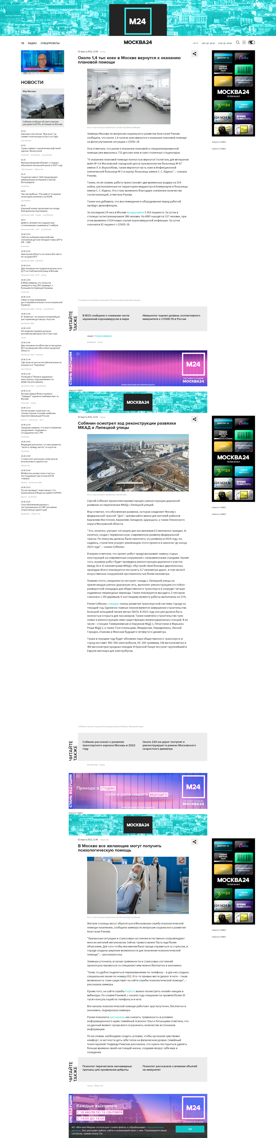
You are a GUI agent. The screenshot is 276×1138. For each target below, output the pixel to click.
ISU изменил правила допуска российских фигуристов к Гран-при (39, 332)
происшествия (27, 215)
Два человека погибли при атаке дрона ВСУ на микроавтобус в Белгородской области (41, 348)
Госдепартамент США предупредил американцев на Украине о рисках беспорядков (39, 180)
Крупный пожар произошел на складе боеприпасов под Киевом (40, 210)
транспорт (33, 420)
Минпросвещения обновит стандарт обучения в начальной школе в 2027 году (41, 164)
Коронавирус (103, 336)
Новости (32, 82)
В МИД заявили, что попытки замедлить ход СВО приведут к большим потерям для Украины (37, 285)
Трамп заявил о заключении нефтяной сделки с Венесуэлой (41, 150)
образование (27, 169)
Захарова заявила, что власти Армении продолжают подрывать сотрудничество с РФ (41, 430)
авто (41, 420)
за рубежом (47, 155)
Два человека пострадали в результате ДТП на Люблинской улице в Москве (41, 270)
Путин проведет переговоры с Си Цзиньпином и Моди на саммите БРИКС (41, 491)
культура (25, 403)
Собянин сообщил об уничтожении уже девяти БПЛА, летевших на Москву (42, 123)
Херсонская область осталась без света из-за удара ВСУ (41, 255)
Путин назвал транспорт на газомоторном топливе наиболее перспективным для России (38, 413)
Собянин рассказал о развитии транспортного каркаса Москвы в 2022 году (109, 745)
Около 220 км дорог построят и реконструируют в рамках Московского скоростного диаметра (169, 745)
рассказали (117, 1017)
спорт (23, 338)
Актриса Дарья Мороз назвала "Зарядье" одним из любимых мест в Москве (40, 396)
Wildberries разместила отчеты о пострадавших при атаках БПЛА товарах (38, 476)
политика (25, 155)
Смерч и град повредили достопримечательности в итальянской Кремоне (41, 302)
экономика (35, 155)
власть (24, 420)
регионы (39, 261)
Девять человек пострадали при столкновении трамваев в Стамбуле (39, 224)
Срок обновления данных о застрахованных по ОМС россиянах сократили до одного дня (39, 507)
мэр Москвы (92, 765)
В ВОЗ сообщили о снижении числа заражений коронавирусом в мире (106, 317)
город (43, 275)
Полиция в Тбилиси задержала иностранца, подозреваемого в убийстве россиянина (37, 379)
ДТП (37, 229)
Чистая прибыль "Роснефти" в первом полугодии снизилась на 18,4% (41, 195)
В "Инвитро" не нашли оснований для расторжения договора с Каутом (40, 318)
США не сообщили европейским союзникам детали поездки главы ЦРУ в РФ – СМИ (41, 240)
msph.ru (130, 991)
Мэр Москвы (29, 91)
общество (38, 169)
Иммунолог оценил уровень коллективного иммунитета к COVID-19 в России (171, 317)
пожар (38, 215)
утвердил (113, 604)
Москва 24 (138, 42)
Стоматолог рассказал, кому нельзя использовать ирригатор (39, 460)
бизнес (24, 483)
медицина (25, 514)
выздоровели (135, 212)
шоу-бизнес (26, 141)
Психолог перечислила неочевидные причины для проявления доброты (107, 1068)
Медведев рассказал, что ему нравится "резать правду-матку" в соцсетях (41, 446)
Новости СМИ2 (76, 390)
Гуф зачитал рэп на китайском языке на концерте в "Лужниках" (41, 364)
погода (39, 309)
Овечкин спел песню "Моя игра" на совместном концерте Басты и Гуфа (39, 135)
